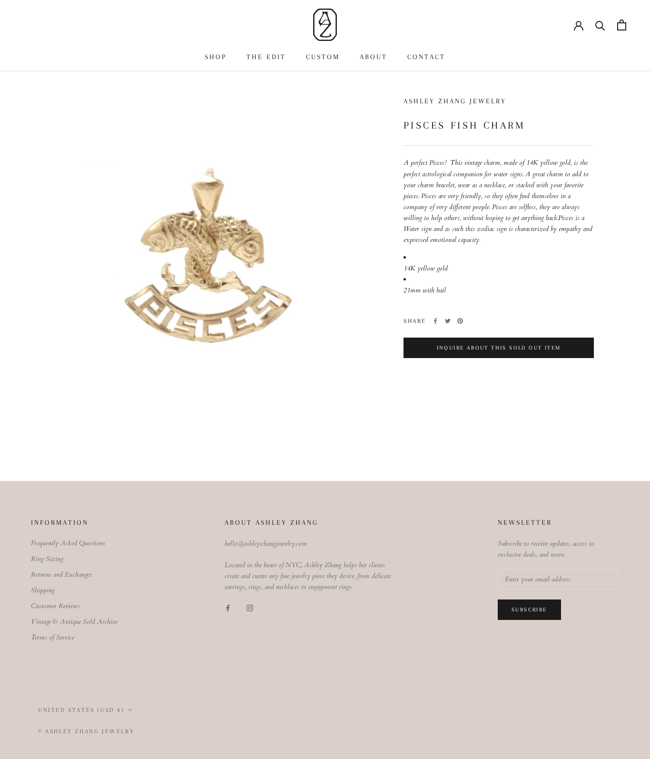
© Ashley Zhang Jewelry (86, 731)
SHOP (216, 56)
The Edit (266, 56)
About (373, 56)
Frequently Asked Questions (68, 543)
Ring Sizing (47, 558)
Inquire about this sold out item (499, 348)
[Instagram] (249, 607)
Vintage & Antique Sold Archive (74, 621)
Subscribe (529, 610)
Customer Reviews (55, 605)
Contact (426, 56)
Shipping (43, 590)
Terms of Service (52, 637)
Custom (323, 56)
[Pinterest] (460, 321)
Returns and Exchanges (61, 574)
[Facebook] (435, 321)
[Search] (600, 25)
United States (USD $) (81, 710)
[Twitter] (448, 321)
